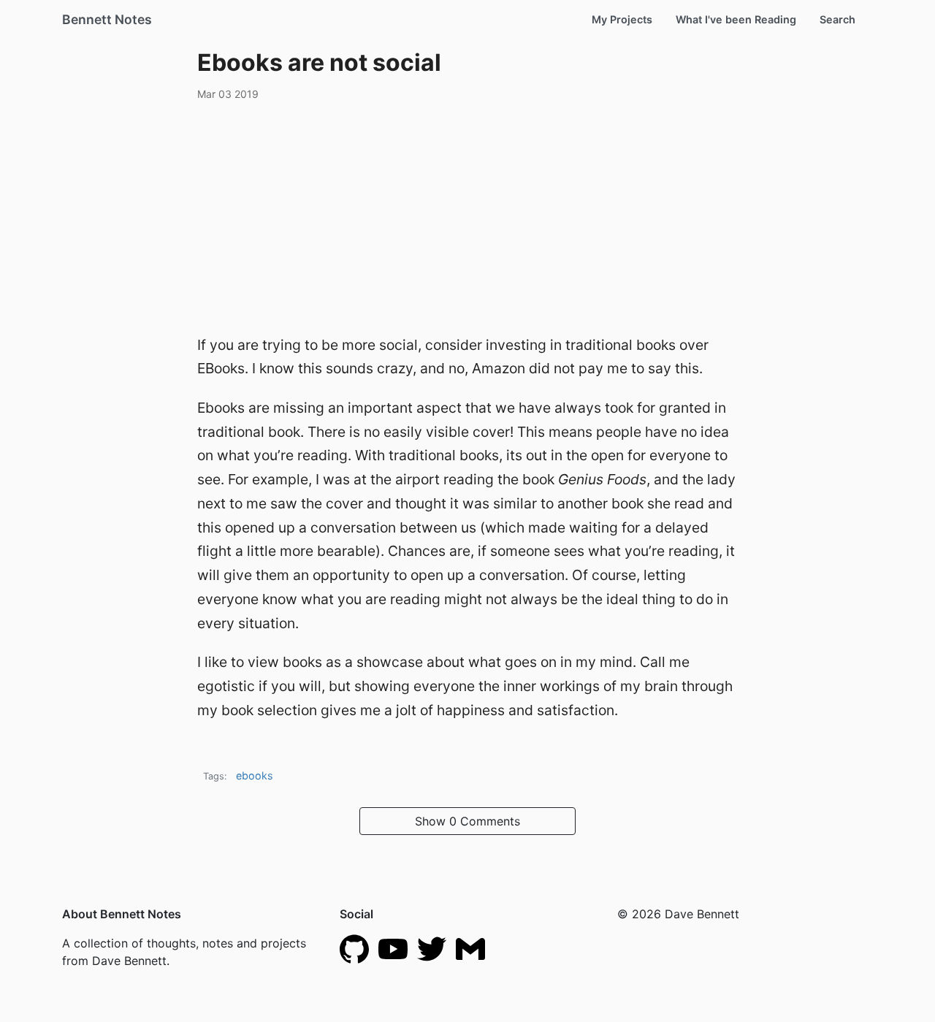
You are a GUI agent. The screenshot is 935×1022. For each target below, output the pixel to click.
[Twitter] (431, 948)
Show (467, 821)
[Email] (470, 948)
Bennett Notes (107, 19)
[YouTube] (393, 948)
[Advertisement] (467, 215)
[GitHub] (354, 948)
